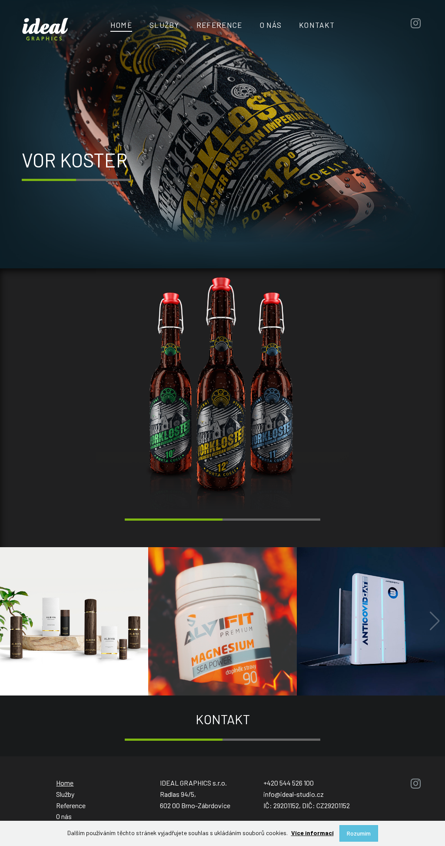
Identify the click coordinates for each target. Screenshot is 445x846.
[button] (435, 621)
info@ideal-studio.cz (293, 794)
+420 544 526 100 (288, 783)
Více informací (312, 832)
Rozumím (359, 833)
